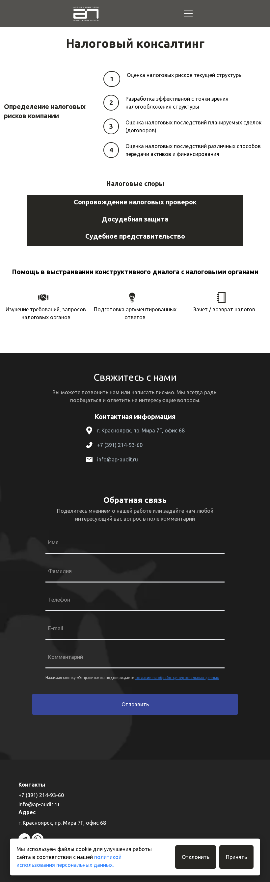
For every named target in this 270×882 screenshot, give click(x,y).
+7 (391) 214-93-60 (120, 445)
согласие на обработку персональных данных (177, 678)
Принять (236, 857)
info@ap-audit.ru (117, 459)
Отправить (135, 704)
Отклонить (195, 857)
